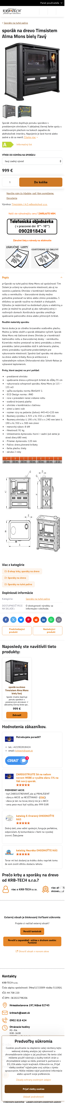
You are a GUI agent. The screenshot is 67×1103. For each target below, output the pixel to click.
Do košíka (40, 182)
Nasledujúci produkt (49, 631)
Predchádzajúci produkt (17, 631)
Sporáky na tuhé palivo (38, 598)
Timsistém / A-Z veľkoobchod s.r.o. (29, 204)
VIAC (42, 797)
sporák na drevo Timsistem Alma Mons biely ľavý (17, 690)
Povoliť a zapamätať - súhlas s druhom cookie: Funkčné (32, 941)
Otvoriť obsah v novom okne (33, 951)
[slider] (23, 785)
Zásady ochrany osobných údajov (33, 1079)
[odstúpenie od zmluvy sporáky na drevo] (45, 267)
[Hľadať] (43, 11)
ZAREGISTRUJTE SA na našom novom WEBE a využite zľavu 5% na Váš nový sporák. (37, 778)
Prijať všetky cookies (33, 1089)
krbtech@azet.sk (24, 750)
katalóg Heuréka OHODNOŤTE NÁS (36, 850)
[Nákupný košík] (52, 11)
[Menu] (60, 11)
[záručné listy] (17, 267)
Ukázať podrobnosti (33, 1096)
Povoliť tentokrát (32, 931)
